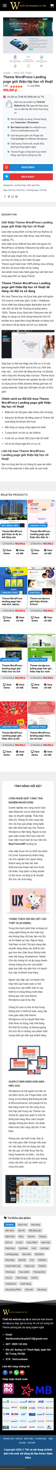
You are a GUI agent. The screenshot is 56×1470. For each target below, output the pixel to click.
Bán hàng (35, 1225)
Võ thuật (43, 190)
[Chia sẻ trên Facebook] (5, 196)
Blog (21, 1236)
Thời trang (10, 1272)
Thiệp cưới (29, 1266)
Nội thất (22, 1260)
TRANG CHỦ (8, 1439)
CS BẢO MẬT (41, 1439)
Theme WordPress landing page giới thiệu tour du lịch (12, 668)
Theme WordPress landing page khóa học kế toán (40, 735)
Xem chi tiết (20, 552)
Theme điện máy (13, 1266)
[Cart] (52, 5)
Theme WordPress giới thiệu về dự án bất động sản (12, 534)
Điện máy (46, 1242)
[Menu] (4, 5)
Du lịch (19, 1242)
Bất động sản (35, 1230)
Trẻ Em (34, 1278)
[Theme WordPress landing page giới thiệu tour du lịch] (13, 648)
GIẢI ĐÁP (31, 1443)
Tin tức (9, 1278)
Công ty (42, 1236)
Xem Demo (7, 552)
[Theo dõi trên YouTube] (22, 1372)
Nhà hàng (10, 1260)
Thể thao (42, 1260)
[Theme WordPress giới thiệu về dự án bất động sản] (13, 513)
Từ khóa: (10, 1225)
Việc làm (29, 1289)
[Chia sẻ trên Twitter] (9, 196)
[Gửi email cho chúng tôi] (10, 1372)
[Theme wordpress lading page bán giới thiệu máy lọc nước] (41, 648)
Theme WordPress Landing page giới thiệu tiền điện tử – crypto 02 (40, 534)
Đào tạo (12, 190)
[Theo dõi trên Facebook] (5, 1372)
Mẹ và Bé (27, 1254)
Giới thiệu (23, 1248)
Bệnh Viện (10, 1236)
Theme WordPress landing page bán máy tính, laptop (12, 601)
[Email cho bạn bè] (12, 196)
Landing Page (20, 185)
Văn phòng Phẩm (13, 1289)
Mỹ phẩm (39, 1254)
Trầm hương (21, 1278)
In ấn (34, 1248)
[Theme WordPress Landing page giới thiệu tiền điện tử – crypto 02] (41, 513)
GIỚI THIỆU (29, 1439)
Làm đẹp (45, 1248)
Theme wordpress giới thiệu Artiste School (40, 601)
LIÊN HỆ (18, 1439)
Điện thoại (10, 1248)
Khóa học (20, 190)
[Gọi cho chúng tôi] (16, 1372)
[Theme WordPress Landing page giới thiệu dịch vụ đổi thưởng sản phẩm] (13, 715)
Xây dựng (41, 1289)
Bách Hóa (22, 1225)
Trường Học (11, 1284)
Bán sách (10, 1230)
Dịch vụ (9, 1242)
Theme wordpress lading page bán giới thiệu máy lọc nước (41, 668)
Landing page (32, 190)
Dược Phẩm (32, 1242)
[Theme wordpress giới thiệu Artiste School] (41, 581)
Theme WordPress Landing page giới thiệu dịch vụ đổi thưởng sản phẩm (12, 736)
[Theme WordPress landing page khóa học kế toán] (41, 715)
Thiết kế (42, 1266)
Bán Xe (21, 1230)
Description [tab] (9, 214)
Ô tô (32, 1260)
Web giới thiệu (23, 73)
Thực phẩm (24, 1272)
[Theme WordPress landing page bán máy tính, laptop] (13, 581)
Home (6, 73)
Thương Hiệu (39, 1272)
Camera (31, 1236)
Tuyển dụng (26, 1284)
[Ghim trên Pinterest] (16, 196)
